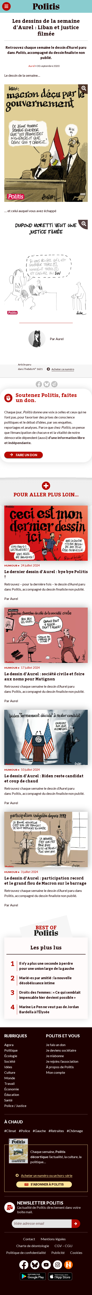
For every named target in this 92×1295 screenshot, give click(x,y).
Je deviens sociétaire (61, 1050)
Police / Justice (15, 1106)
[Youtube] (46, 1265)
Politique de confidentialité (26, 1252)
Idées (8, 1067)
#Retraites (56, 1131)
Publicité (58, 1252)
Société (9, 1061)
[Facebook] (23, 1265)
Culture (9, 1072)
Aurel (31, 66)
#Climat (10, 1131)
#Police (24, 1131)
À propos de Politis (60, 1067)
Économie (11, 1089)
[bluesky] (34, 1265)
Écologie (10, 1056)
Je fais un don (55, 1045)
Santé (8, 1100)
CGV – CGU (63, 1246)
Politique (11, 1050)
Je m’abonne (55, 1056)
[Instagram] (57, 1265)
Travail (9, 1083)
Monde (9, 1078)
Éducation (11, 1094)
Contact (29, 1239)
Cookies (76, 1252)
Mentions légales (53, 1239)
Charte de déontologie (32, 1246)
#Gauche (39, 1131)
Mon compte (55, 1072)
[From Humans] (68, 1265)
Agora (8, 1045)
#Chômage (75, 1131)
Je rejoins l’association (62, 1061)
